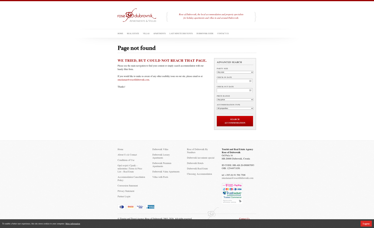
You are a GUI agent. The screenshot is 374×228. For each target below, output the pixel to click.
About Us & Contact (127, 154)
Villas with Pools (160, 176)
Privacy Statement (126, 190)
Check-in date (224, 77)
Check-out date (225, 86)
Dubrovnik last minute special (200, 157)
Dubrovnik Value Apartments (166, 171)
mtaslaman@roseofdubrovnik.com (133, 79)
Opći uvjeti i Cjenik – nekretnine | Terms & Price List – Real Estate (130, 168)
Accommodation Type (228, 104)
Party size (222, 68)
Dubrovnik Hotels (195, 163)
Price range (223, 96)
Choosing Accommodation (199, 173)
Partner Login (124, 196)
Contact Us (244, 218)
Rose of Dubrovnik (139, 18)
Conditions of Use (126, 159)
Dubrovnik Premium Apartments (161, 164)
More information (72, 223)
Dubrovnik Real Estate (197, 168)
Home (120, 149)
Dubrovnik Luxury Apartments (161, 156)
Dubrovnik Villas (160, 149)
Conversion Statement (128, 185)
